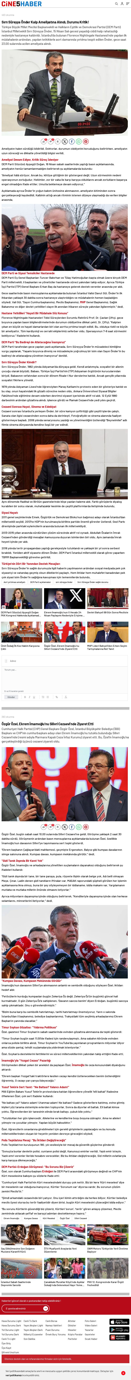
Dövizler (72, 1325)
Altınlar (72, 1320)
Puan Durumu (52, 1329)
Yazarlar (89, 1329)
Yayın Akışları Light (33, 1325)
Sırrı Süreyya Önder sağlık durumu (92, 582)
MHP (83, 302)
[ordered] (43, 697)
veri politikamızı (14, 1375)
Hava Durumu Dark (11, 1325)
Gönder (11, 697)
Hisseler (72, 1329)
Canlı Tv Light (8, 1338)
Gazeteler (90, 1334)
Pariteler (72, 1338)
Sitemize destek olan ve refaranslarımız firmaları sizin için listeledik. (38, 1358)
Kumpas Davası (31, 1218)
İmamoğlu (78, 1065)
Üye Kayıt (6, 1347)
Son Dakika (29, 1338)
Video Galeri (91, 1325)
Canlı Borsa (51, 1320)
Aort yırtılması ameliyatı (14, 582)
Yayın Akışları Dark (33, 1329)
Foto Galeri (90, 1320)
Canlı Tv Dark (30, 1320)
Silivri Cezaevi (80, 1218)
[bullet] (47, 697)
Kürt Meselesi (49, 1218)
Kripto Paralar (75, 1334)
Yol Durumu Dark (10, 1334)
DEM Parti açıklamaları (40, 582)
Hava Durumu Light (11, 1320)
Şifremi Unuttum (10, 1352)
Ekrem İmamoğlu (11, 1218)
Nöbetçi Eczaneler (33, 1334)
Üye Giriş (6, 1343)
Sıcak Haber (91, 1338)
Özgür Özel (64, 1218)
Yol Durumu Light (10, 1329)
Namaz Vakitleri (54, 1325)
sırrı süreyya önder (64, 582)
